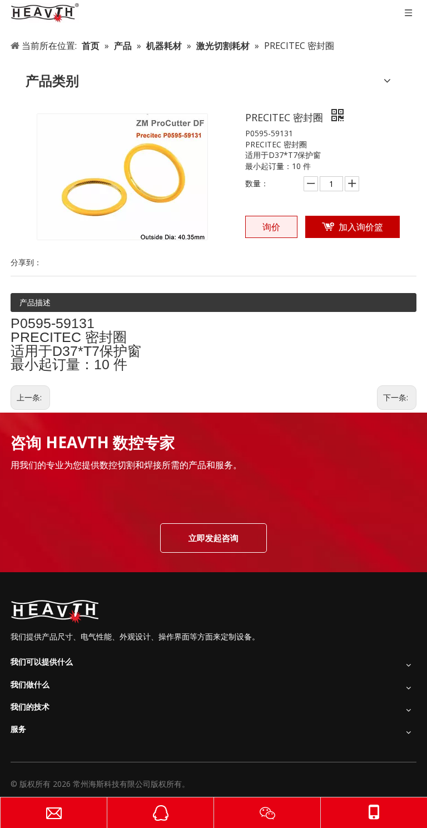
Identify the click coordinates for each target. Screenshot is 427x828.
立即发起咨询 (213, 537)
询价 (271, 227)
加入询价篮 (361, 227)
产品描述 (35, 302)
